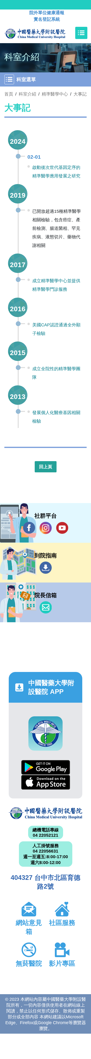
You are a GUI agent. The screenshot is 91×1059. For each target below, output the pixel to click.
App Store (45, 782)
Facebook (29, 528)
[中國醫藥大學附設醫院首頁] (42, 33)
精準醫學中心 (55, 94)
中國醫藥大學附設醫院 (45, 813)
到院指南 (46, 568)
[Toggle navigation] (81, 33)
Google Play (45, 767)
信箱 (46, 607)
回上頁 (45, 466)
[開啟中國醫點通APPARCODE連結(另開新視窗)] (45, 733)
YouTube (62, 528)
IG (46, 528)
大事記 (80, 94)
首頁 (8, 94)
